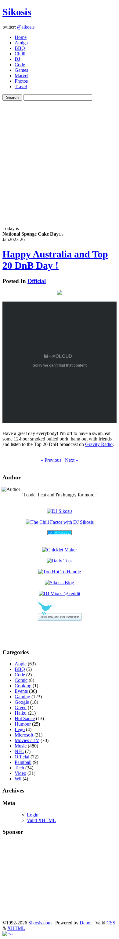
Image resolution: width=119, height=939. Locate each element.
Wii (18, 778)
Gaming (22, 696)
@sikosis (25, 26)
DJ (17, 59)
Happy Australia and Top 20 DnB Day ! (55, 260)
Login (32, 814)
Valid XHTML (41, 820)
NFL (19, 751)
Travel (21, 86)
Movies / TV (27, 740)
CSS (110, 922)
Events (21, 691)
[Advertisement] (59, 160)
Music (21, 745)
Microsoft (24, 734)
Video (20, 773)
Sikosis (16, 11)
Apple (21, 663)
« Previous (51, 460)
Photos (21, 81)
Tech (19, 767)
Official (36, 281)
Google (22, 702)
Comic (21, 680)
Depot (86, 922)
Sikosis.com (40, 922)
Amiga (21, 42)
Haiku (21, 713)
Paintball (23, 762)
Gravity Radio (99, 444)
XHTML (16, 928)
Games (21, 70)
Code (20, 64)
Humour (23, 724)
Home (21, 37)
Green (21, 707)
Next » (71, 460)
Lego (20, 729)
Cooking (23, 685)
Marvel (21, 75)
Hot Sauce (25, 718)
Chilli (20, 53)
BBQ (20, 48)
